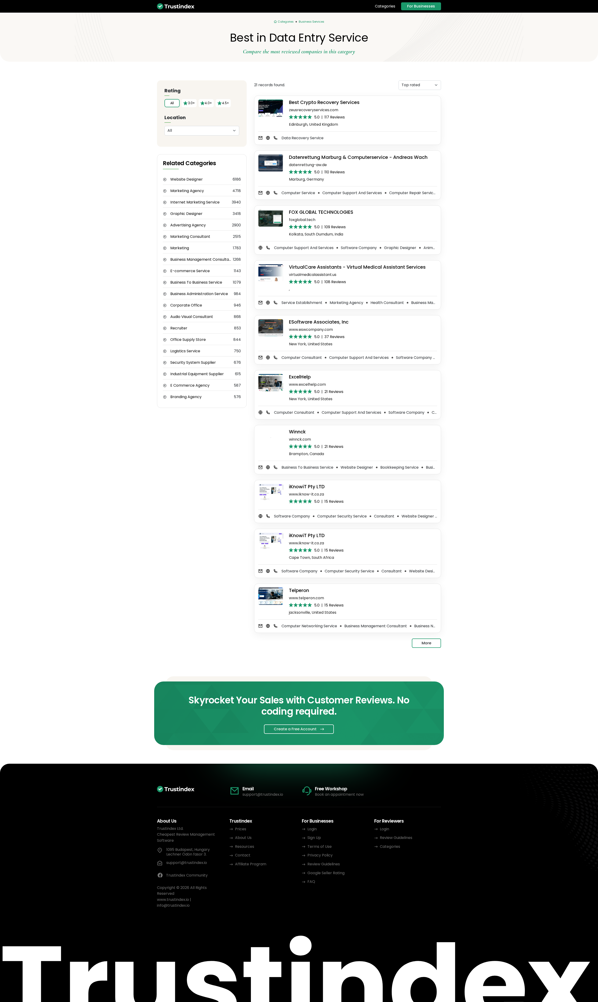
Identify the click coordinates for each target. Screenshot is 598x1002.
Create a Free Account (295, 729)
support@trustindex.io (262, 794)
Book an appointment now (339, 794)
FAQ (311, 881)
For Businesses (421, 6)
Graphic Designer (186, 213)
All (172, 103)
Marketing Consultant (190, 236)
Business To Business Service (196, 282)
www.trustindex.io (173, 899)
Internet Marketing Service (195, 202)
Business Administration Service (199, 294)
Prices (240, 829)
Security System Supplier (193, 362)
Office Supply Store (188, 339)
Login (312, 829)
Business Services (311, 21)
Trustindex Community (187, 875)
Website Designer (186, 179)
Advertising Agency (188, 225)
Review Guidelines (323, 864)
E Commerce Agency (190, 385)
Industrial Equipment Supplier (197, 374)
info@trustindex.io (173, 905)
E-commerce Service (190, 271)
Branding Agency (186, 397)
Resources (244, 846)
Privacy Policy (320, 855)
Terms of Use (319, 846)
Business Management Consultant (201, 259)
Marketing (179, 248)
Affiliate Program (250, 864)
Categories (385, 6)
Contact (242, 855)
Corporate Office (186, 305)
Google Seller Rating (326, 873)
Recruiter (178, 328)
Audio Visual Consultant (191, 316)
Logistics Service (185, 351)
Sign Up (314, 837)
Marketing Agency (187, 191)
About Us (243, 837)
